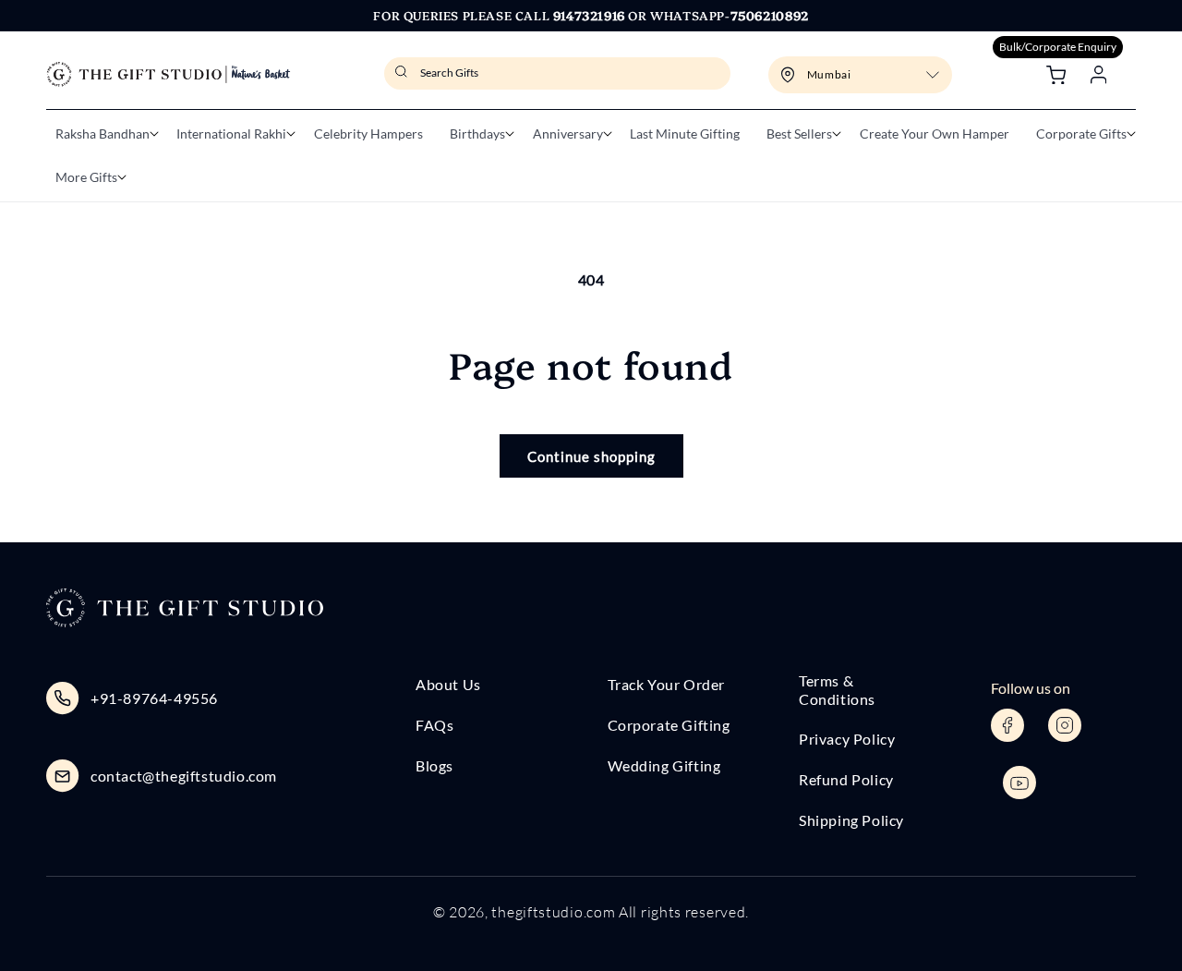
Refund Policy (846, 779)
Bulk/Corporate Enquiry (1057, 47)
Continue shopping (591, 456)
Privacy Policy (847, 738)
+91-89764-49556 (154, 698)
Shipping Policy (851, 820)
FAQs (434, 725)
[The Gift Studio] (168, 74)
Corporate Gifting (669, 725)
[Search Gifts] (403, 77)
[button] (102, 134)
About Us (448, 684)
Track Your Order (667, 684)
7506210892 (769, 14)
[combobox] (557, 73)
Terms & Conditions (837, 689)
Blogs (434, 765)
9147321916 (589, 14)
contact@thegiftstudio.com (183, 775)
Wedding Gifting (664, 765)
